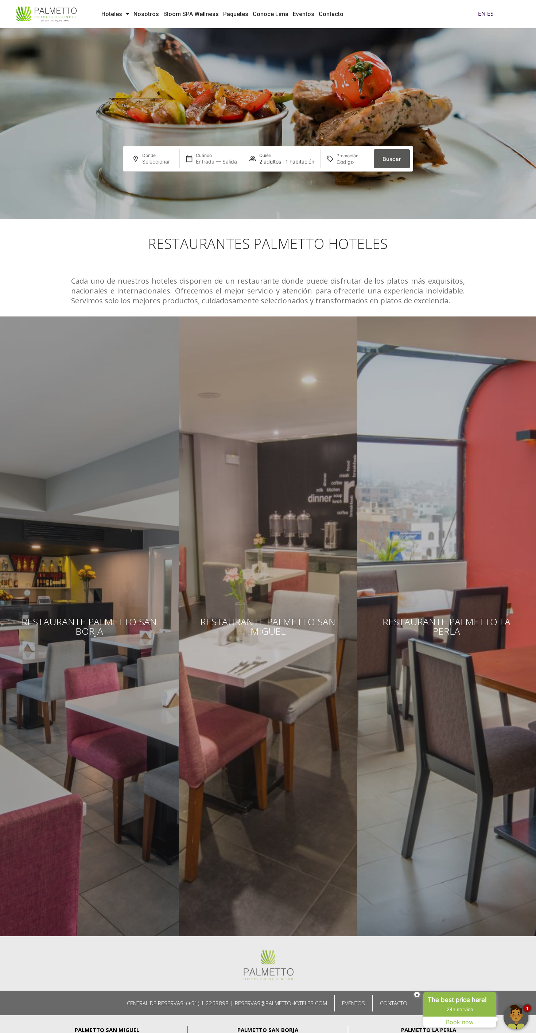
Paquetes (235, 14)
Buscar (391, 158)
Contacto (331, 14)
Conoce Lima (270, 14)
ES (490, 14)
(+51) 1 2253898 (207, 1003)
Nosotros (146, 14)
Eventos (303, 14)
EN (481, 14)
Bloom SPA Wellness (191, 14)
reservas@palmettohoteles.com (281, 1003)
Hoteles (111, 14)
